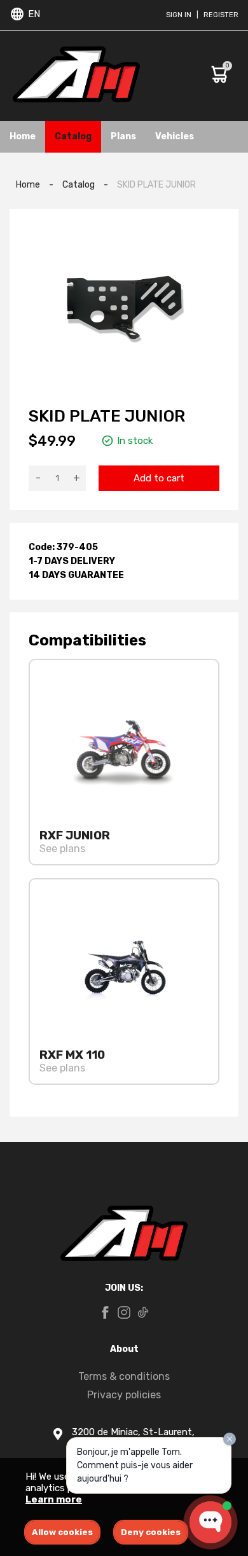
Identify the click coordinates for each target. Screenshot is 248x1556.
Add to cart (159, 478)
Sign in (178, 15)
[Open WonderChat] (210, 1522)
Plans (123, 136)
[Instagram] (124, 1313)
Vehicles (174, 136)
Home (23, 136)
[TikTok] (143, 1313)
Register (220, 15)
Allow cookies (62, 1532)
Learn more (53, 1499)
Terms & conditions (124, 1376)
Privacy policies (124, 1395)
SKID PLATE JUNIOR (156, 184)
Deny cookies (151, 1532)
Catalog (73, 136)
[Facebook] (105, 1313)
